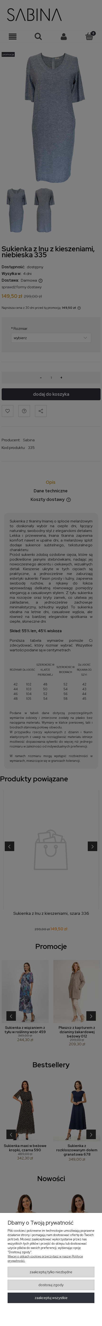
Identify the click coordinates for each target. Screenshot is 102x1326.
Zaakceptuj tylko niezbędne (51, 1272)
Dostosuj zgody (51, 1285)
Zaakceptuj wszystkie (51, 1297)
